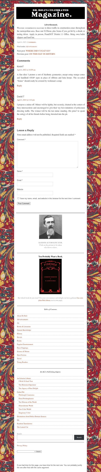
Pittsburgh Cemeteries (26, 395)
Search (19, 433)
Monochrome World (26, 405)
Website (20, 189)
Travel (19, 358)
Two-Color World (25, 409)
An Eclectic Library (24, 378)
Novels (19, 337)
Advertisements (31, 46)
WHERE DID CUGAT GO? (38, 50)
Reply (19, 85)
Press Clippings (22, 348)
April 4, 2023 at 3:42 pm (26, 100)
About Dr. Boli (22, 316)
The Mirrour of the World (28, 402)
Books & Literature (24, 326)
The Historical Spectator (27, 385)
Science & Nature (23, 351)
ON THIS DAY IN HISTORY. (42, 53)
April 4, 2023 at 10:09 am (26, 70)
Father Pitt (20, 392)
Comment (21, 140)
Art (18, 323)
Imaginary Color (24, 412)
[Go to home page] (50, 13)
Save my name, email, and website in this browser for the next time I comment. (50, 198)
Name (20, 171)
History (19, 333)
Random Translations (24, 423)
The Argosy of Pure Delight (28, 388)
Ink (18, 420)
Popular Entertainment (25, 344)
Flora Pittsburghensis (26, 398)
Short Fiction (21, 355)
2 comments (31, 42)
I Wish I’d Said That (26, 381)
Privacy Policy (22, 445)
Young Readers (22, 362)
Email (19, 180)
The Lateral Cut (22, 427)
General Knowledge (24, 330)
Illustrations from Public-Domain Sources (31, 416)
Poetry (19, 340)
